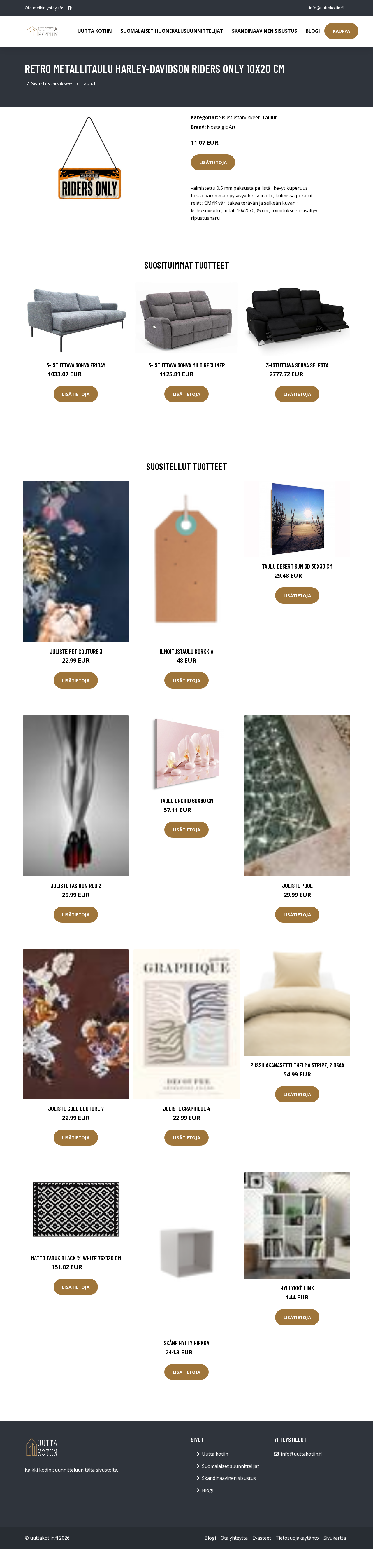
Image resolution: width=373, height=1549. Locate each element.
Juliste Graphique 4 (186, 1108)
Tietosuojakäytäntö (297, 1538)
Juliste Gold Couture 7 (76, 1108)
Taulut (88, 83)
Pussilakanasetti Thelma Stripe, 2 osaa (297, 1065)
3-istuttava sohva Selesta (297, 365)
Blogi (313, 31)
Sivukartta (334, 1538)
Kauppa (341, 31)
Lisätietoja (213, 162)
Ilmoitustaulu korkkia (186, 651)
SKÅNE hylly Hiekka (186, 1342)
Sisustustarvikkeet (52, 83)
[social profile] (69, 7)
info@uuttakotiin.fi (326, 8)
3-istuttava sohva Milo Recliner (186, 365)
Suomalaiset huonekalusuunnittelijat (172, 31)
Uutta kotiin (95, 31)
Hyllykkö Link (297, 1288)
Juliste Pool (297, 885)
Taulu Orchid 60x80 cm (186, 800)
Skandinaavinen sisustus (264, 31)
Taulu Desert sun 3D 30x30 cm (297, 566)
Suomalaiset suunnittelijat (230, 1466)
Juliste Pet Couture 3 (76, 651)
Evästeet (261, 1538)
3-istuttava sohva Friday (75, 365)
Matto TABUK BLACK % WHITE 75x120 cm (76, 1257)
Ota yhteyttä (234, 1538)
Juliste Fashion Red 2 (75, 885)
